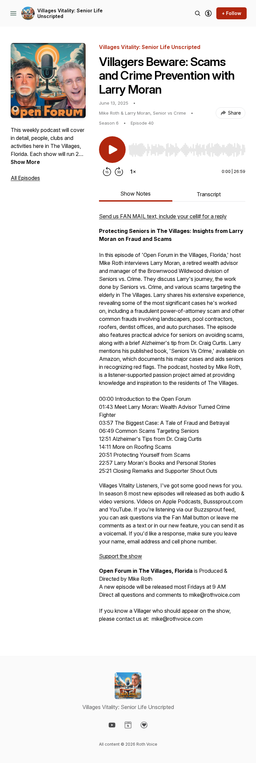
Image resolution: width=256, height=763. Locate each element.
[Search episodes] (197, 13)
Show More (25, 162)
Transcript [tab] (209, 194)
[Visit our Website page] (128, 725)
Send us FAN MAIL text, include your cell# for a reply (163, 216)
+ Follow (231, 13)
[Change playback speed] (133, 171)
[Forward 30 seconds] (119, 171)
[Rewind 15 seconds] (107, 171)
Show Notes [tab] (135, 193)
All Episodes (25, 178)
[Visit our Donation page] (144, 725)
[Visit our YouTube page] (112, 725)
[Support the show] (208, 13)
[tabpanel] (172, 420)
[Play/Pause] (112, 149)
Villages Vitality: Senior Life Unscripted (70, 13)
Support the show (120, 556)
